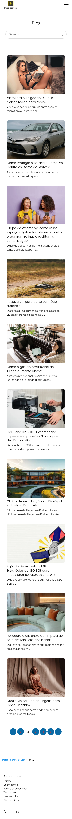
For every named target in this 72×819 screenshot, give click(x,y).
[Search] (60, 33)
